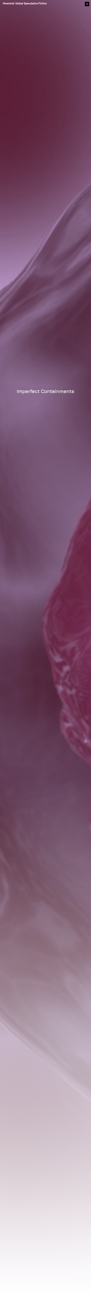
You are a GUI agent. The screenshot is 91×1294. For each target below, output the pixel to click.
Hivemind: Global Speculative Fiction (25, 3)
